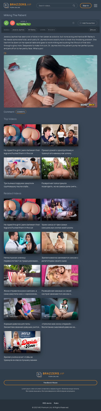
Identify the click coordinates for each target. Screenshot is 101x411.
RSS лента (47, 403)
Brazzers (51, 30)
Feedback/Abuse (50, 382)
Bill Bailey (32, 30)
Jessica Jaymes (18, 30)
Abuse (93, 30)
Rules (56, 403)
